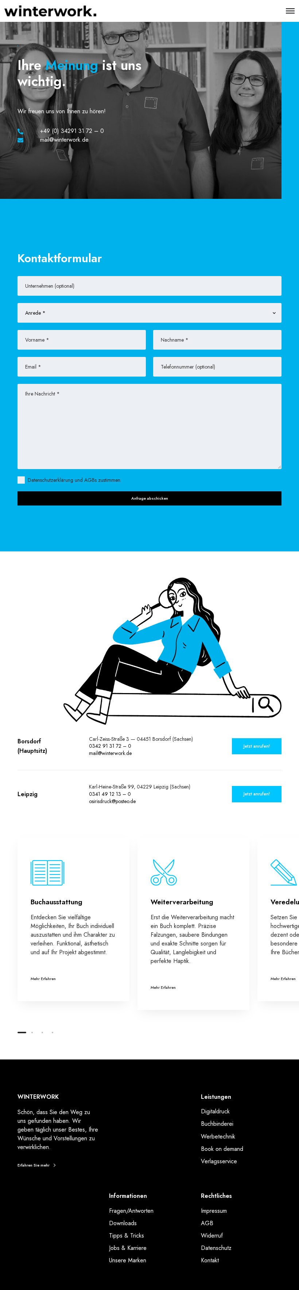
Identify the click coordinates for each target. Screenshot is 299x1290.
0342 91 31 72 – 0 (110, 746)
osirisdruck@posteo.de (112, 801)
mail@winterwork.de (110, 753)
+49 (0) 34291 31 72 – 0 (72, 131)
